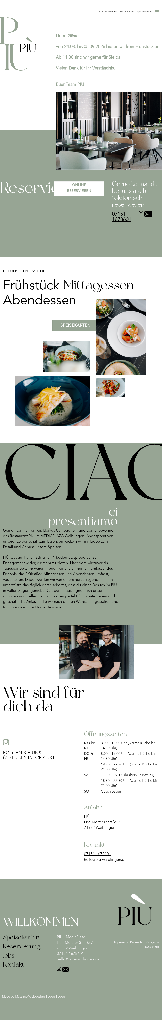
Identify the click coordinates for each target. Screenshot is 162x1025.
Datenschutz (138, 942)
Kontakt (13, 964)
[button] (156, 11)
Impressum (121, 942)
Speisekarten (144, 11)
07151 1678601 (121, 216)
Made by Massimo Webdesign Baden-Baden (33, 996)
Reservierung (127, 11)
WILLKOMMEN (108, 11)
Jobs (8, 955)
